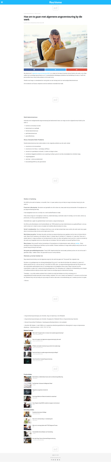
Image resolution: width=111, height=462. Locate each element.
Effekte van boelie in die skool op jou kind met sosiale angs (46, 346)
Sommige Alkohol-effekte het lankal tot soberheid (44, 396)
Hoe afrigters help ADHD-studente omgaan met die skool (46, 403)
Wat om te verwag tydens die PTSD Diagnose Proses (44, 425)
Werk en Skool (38, 13)
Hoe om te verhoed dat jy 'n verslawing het (42, 418)
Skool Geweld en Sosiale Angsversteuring (42, 359)
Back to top (55, 455)
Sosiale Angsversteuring (29, 13)
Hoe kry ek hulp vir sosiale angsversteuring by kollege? (45, 352)
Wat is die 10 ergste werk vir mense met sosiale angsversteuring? (48, 333)
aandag (77, 243)
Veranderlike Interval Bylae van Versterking (42, 431)
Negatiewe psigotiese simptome (40, 390)
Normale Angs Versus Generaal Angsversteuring (44, 438)
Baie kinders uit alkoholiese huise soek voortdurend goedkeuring (47, 376)
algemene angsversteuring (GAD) (41, 73)
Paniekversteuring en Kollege (39, 412)
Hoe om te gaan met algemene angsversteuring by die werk (46, 339)
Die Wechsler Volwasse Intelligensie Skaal (42, 383)
